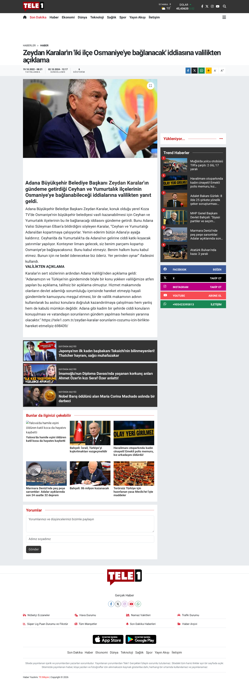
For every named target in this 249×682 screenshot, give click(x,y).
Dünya (82, 17)
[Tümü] (221, 138)
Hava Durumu (87, 615)
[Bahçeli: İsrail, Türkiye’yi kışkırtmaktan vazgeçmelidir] (90, 433)
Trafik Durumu (190, 615)
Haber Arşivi (189, 624)
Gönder (34, 549)
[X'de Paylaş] (194, 71)
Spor (122, 17)
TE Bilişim (44, 677)
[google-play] (141, 639)
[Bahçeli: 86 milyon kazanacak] (90, 473)
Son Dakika (38, 17)
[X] (118, 604)
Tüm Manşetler (88, 624)
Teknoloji (97, 17)
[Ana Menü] (224, 17)
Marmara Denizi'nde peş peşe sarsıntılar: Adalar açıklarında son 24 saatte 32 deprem (45, 491)
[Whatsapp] (138, 604)
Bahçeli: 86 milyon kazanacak (89, 488)
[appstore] (108, 639)
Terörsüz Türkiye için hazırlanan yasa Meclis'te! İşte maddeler (133, 491)
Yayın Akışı (137, 17)
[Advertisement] (193, 104)
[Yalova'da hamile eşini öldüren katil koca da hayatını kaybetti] (46, 427)
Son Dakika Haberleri (143, 624)
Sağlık (111, 17)
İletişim (154, 17)
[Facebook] (111, 604)
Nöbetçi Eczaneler (39, 615)
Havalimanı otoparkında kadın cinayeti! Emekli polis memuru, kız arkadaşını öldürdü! (134, 451)
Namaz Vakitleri (141, 615)
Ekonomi (68, 17)
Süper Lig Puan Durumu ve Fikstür (47, 624)
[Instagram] (125, 604)
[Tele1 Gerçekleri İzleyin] (33, 6)
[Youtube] (131, 604)
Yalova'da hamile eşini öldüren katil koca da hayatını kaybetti (46, 439)
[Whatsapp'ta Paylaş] (201, 71)
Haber (54, 17)
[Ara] (224, 6)
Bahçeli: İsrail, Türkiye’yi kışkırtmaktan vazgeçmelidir (88, 449)
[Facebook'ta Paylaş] (188, 71)
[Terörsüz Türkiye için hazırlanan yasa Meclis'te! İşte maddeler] (134, 473)
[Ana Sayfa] (25, 17)
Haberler (29, 45)
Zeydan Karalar (126, 183)
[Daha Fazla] (209, 71)
